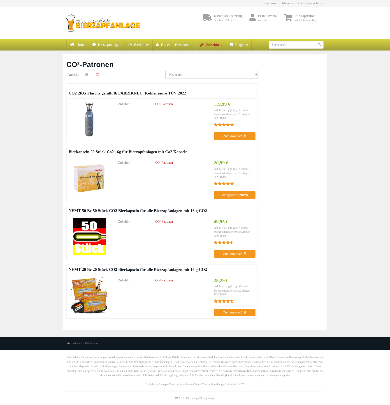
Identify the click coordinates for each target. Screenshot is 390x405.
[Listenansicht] (97, 75)
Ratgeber (241, 45)
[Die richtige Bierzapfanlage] (107, 23)
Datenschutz (288, 3)
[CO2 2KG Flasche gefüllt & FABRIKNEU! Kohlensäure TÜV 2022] (89, 119)
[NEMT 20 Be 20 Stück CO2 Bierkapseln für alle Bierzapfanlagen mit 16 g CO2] (89, 295)
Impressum (271, 3)
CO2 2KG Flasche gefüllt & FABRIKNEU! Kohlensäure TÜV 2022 (127, 93)
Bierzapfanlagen (109, 45)
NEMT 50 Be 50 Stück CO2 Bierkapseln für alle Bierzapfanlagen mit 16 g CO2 (138, 210)
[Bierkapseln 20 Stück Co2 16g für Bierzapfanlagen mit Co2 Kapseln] (89, 177)
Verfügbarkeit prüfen (234, 195)
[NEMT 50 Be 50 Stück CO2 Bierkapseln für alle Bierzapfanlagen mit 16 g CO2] (89, 236)
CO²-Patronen (164, 104)
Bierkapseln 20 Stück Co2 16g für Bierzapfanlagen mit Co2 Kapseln (128, 152)
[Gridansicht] (86, 75)
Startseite (72, 343)
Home (81, 45)
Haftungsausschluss (310, 3)
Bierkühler (141, 45)
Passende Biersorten (175, 45)
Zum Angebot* (233, 136)
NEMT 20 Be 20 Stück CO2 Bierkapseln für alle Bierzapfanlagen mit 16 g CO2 (138, 269)
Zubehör (213, 45)
